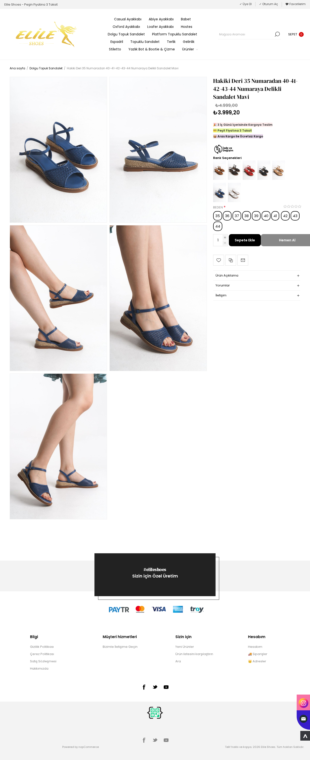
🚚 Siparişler (257, 654)
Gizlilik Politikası (42, 646)
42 (285, 215)
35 (217, 215)
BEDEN (218, 207)
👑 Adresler (257, 661)
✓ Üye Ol (246, 4)
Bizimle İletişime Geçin (120, 646)
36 (227, 215)
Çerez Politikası (42, 654)
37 (237, 215)
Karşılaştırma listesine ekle (230, 260)
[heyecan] (155, 687)
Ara (277, 34)
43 (295, 215)
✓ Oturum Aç (268, 4)
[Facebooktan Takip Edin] (144, 687)
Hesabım (255, 646)
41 (275, 215)
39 (256, 215)
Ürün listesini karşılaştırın (194, 654)
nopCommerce (88, 747)
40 (266, 215)
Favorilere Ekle (218, 260)
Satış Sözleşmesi (43, 661)
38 (246, 215)
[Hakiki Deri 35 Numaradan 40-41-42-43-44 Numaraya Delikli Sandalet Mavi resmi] (58, 149)
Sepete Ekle (245, 240)
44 (217, 226)
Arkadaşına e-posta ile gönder (242, 260)
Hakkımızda (39, 668)
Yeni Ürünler (184, 646)
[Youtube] (166, 687)
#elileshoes (155, 569)
